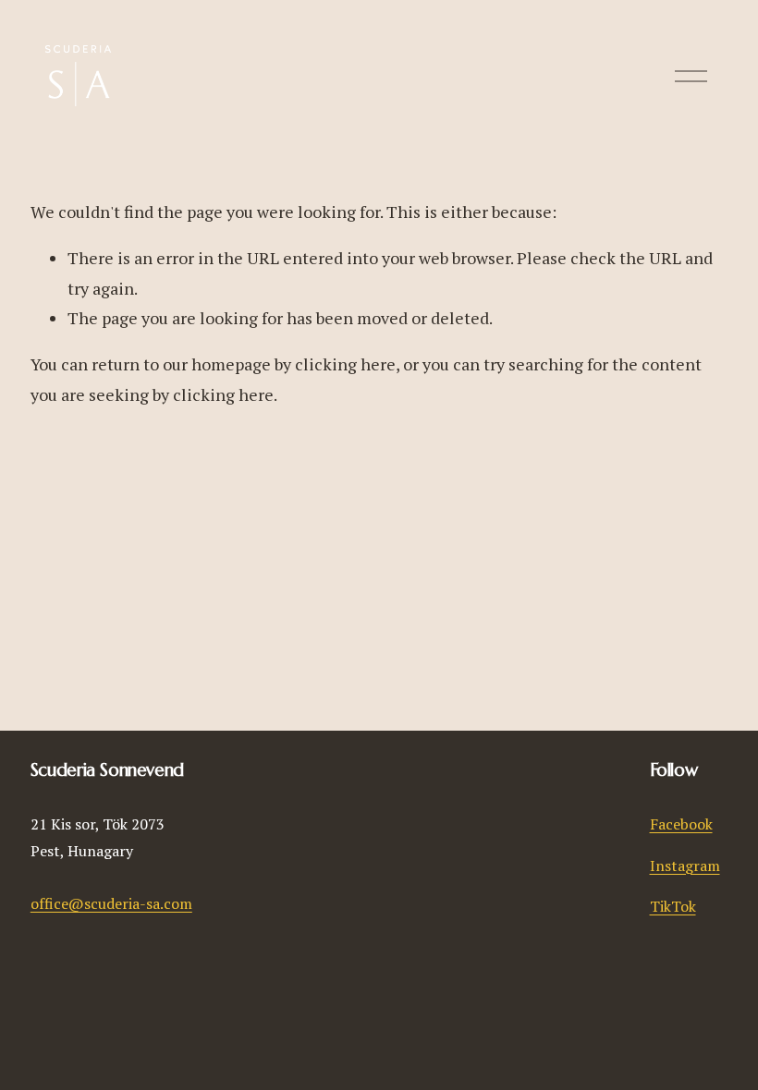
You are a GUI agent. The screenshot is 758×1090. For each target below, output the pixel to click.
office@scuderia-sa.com (111, 903)
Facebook (681, 824)
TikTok (673, 906)
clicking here (345, 364)
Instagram (685, 865)
